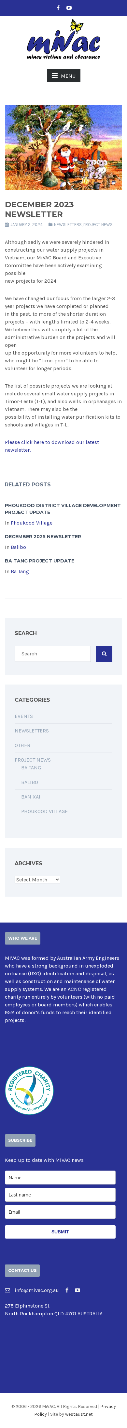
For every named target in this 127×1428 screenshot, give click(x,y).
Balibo (18, 547)
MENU (68, 76)
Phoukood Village (31, 523)
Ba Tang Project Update (39, 561)
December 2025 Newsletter (43, 536)
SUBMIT (60, 1231)
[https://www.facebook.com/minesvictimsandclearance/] (66, 1290)
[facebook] (58, 8)
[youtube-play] (69, 8)
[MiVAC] (63, 38)
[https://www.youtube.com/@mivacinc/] (77, 1290)
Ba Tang (20, 571)
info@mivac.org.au (36, 1290)
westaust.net (79, 1414)
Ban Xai (30, 797)
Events (24, 716)
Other (22, 745)
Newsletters (68, 224)
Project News (98, 224)
